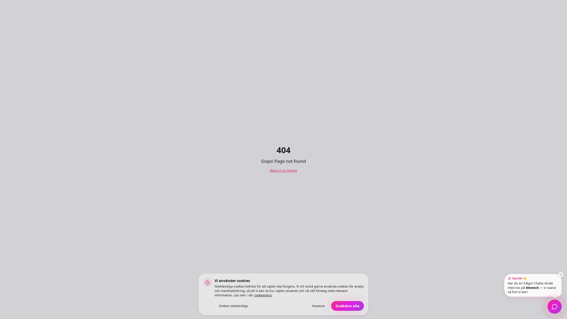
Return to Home (283, 170)
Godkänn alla (347, 305)
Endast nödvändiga (233, 306)
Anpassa (318, 306)
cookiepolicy (263, 295)
